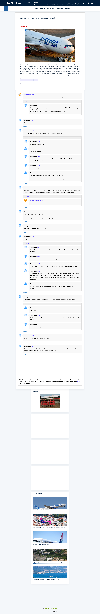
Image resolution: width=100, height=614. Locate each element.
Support (67, 8)
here (78, 381)
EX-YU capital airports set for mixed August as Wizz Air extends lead (49, 527)
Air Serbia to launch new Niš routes (41, 544)
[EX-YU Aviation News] (13, 3)
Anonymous (27, 94)
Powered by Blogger (51, 609)
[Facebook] (75, 3)
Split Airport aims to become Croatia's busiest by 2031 (46, 579)
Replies (27, 101)
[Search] (88, 3)
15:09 (31, 211)
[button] (20, 22)
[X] (78, 3)
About (36, 8)
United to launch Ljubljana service (41, 509)
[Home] (6, 8)
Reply (25, 116)
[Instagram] (80, 3)
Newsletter (60, 8)
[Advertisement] (50, 426)
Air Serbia (22, 80)
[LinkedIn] (83, 3)
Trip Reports (50, 8)
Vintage (42, 8)
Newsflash (29, 80)
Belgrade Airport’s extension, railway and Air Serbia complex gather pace (50, 562)
